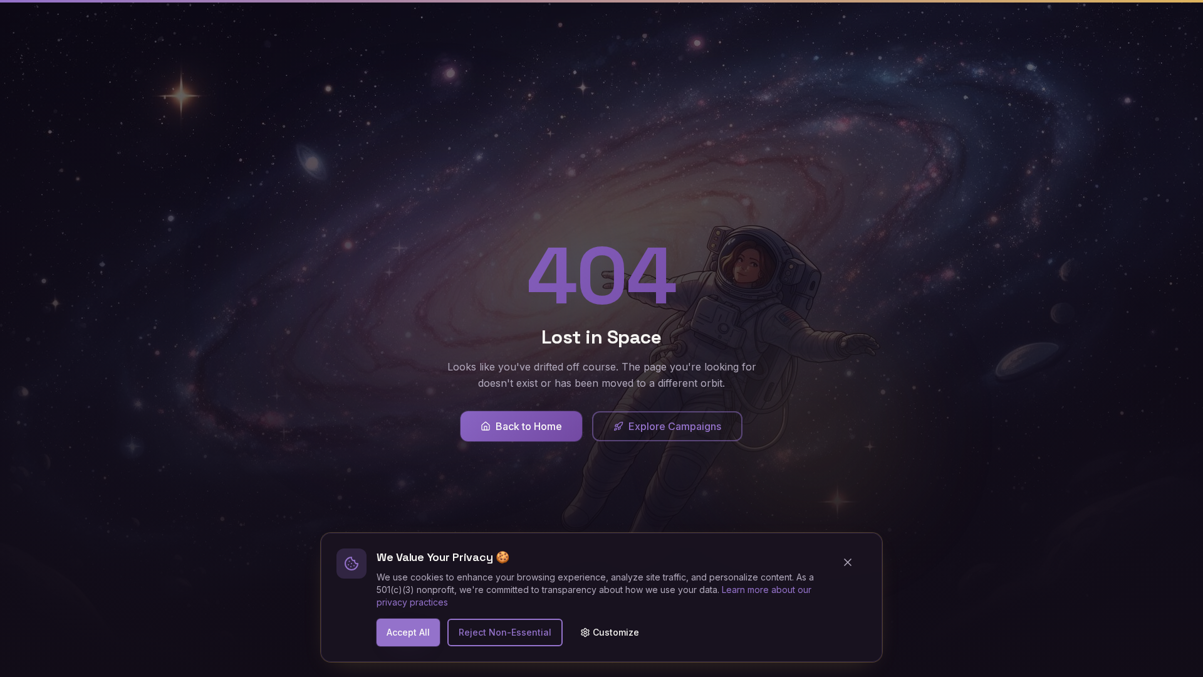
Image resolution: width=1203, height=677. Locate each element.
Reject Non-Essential (505, 632)
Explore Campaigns (674, 426)
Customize (616, 632)
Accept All (408, 632)
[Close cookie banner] (853, 562)
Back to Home (529, 426)
